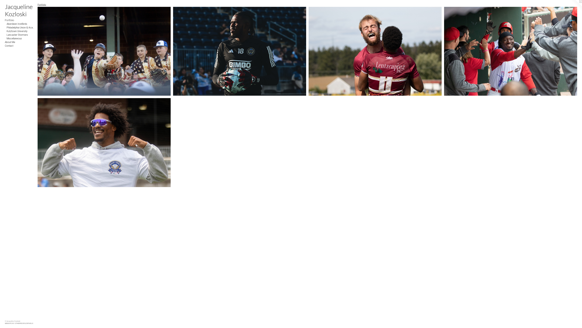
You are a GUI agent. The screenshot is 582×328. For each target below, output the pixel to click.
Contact (9, 45)
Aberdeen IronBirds (17, 23)
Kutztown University (17, 31)
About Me (10, 42)
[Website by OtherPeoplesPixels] (576, 6)
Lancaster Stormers (17, 34)
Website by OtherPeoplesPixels (19, 323)
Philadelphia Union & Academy (21, 27)
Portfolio (9, 20)
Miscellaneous (14, 38)
